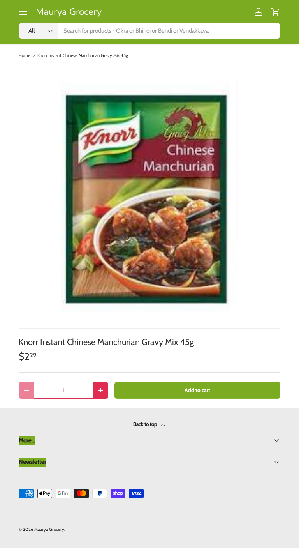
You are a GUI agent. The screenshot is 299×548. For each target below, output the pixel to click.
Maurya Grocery (49, 529)
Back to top (145, 424)
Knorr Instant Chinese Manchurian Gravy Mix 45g (82, 55)
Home (24, 55)
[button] (275, 11)
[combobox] (149, 31)
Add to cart (197, 390)
